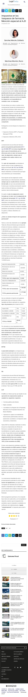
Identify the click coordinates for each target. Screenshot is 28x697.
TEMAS (2, 651)
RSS (2, 676)
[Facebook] (2, 10)
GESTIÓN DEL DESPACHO (19, 658)
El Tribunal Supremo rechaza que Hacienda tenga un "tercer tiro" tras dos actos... (17, 610)
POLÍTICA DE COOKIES (13, 690)
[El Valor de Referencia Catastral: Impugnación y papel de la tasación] (5, 591)
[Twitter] (6, 10)
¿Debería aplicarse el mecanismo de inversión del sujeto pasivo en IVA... (17, 579)
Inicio (2, 8)
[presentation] (14, 565)
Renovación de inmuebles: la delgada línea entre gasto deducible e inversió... (17, 604)
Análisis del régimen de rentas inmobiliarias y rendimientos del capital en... (17, 585)
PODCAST (3, 661)
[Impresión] (20, 10)
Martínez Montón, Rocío (14, 61)
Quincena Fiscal (13, 556)
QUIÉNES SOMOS (20, 689)
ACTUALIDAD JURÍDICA (18, 651)
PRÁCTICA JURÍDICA (18, 654)
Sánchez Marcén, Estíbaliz (14, 40)
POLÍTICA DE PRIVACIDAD (13, 692)
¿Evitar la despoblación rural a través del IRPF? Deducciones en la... (17, 624)
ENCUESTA (3, 654)
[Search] (24, 647)
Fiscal (12, 8)
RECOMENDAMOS (5, 679)
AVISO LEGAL (11, 689)
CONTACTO (4, 689)
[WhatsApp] (9, 10)
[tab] (14, 565)
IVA (9, 528)
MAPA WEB (4, 690)
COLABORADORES (5, 667)
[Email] (16, 10)
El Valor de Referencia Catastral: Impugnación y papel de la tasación (16, 591)
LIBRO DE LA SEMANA (5, 656)
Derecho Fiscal (7, 8)
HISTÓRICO (3, 674)
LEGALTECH (16, 656)
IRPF (7, 528)
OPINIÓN (16, 661)
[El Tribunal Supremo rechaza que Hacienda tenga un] (5, 610)
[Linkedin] (13, 10)
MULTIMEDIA (4, 658)
